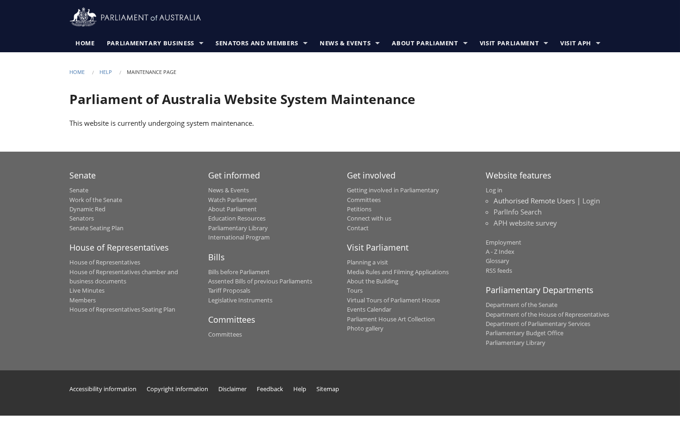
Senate (78, 190)
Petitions (359, 209)
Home (85, 43)
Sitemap (327, 389)
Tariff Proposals (229, 290)
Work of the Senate (95, 200)
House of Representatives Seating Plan (122, 309)
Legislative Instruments (240, 300)
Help (105, 71)
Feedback (270, 389)
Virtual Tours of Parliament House (393, 300)
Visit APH (575, 43)
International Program (239, 237)
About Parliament (425, 43)
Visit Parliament (509, 43)
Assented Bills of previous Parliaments (260, 281)
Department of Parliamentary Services (538, 323)
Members (82, 300)
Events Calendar (369, 309)
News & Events (345, 43)
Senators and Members (257, 43)
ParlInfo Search (518, 211)
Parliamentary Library (238, 228)
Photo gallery (365, 328)
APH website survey (525, 222)
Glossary (497, 261)
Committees (225, 334)
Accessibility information (102, 389)
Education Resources (237, 218)
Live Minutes (87, 290)
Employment (503, 242)
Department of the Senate (521, 305)
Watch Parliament (232, 200)
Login (591, 200)
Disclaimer (232, 389)
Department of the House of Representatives (547, 314)
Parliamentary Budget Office (524, 333)
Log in (494, 190)
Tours (355, 290)
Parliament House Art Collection (391, 319)
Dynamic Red (87, 209)
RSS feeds (499, 270)
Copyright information (177, 389)
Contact (358, 228)
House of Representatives (104, 262)
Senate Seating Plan (96, 228)
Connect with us (369, 218)
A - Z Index (500, 251)
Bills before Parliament (239, 272)
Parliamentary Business (150, 43)
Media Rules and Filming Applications (398, 272)
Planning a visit (367, 262)
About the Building (372, 281)
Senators (81, 218)
